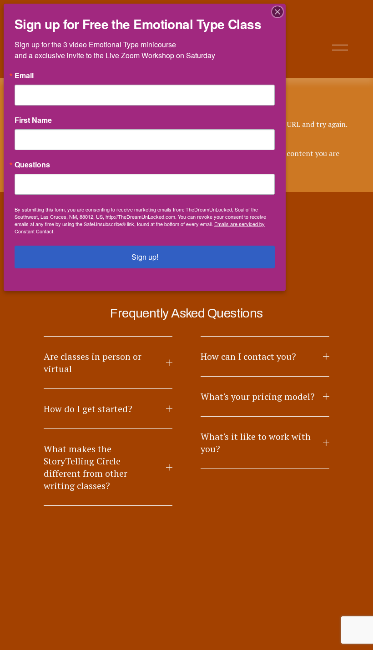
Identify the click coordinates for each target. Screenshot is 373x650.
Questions (32, 164)
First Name (33, 120)
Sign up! (144, 257)
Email (24, 75)
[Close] (277, 11)
